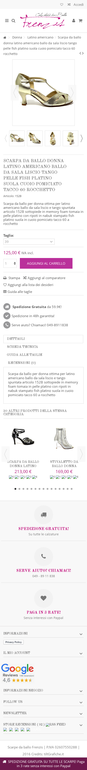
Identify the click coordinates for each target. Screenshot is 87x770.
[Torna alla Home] (4, 37)
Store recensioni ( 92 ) (24, 724)
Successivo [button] (72, 93)
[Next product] (83, 53)
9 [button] (47, 489)
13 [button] (63, 489)
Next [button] (81, 138)
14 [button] (67, 489)
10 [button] (51, 489)
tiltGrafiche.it (54, 754)
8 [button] (43, 489)
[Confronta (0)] (69, 5)
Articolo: (8, 196)
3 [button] (23, 489)
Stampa (14, 278)
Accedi (78, 4)
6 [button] (35, 489)
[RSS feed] (56, 724)
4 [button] (27, 489)
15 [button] (71, 489)
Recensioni (21, 363)
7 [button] (39, 489)
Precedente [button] (15, 93)
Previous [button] (5, 138)
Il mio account (16, 653)
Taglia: (9, 235)
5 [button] (31, 489)
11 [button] (55, 489)
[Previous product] (80, 53)
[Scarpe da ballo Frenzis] (43, 20)
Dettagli (16, 339)
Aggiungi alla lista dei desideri (30, 284)
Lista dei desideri (61, 5)
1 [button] (15, 489)
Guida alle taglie (24, 355)
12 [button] (59, 489)
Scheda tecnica (22, 347)
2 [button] (19, 489)
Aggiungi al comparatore (46, 278)
